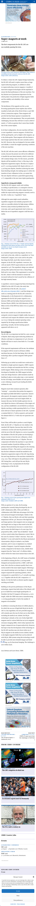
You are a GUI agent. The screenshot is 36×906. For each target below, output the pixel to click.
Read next (31, 733)
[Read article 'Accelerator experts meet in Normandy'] (18, 786)
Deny (18, 895)
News (13, 768)
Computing (25, 734)
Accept (18, 891)
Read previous (5, 733)
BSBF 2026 (4, 853)
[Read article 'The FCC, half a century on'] (18, 815)
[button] (33, 877)
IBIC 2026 (4, 847)
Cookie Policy (13, 904)
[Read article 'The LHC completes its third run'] (18, 758)
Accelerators (5, 36)
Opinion (14, 825)
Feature (13, 36)
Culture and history (8, 734)
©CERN (3, 872)
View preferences (18, 900)
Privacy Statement (21, 904)
